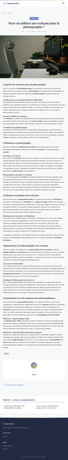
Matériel (10, 13)
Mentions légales (8, 446)
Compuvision (11, 3)
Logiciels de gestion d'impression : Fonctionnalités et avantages (14, 407)
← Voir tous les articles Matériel (13, 385)
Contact (5, 449)
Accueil (4, 13)
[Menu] (63, 3)
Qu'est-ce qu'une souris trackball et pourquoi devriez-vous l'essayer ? (47, 407)
